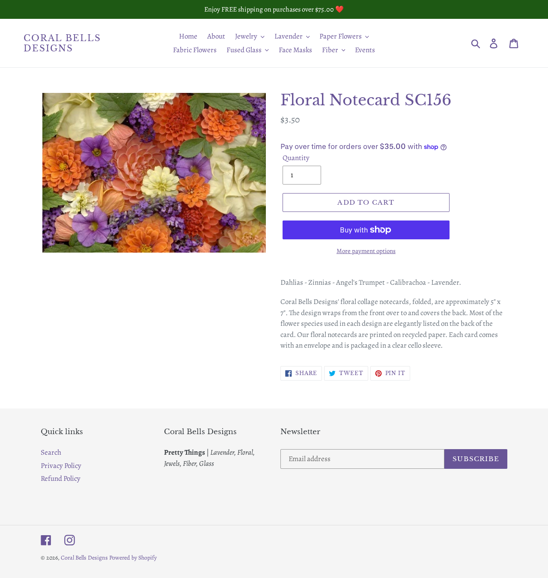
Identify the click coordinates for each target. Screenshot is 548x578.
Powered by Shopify (133, 558)
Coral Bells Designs (62, 43)
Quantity (296, 158)
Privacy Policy (61, 466)
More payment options (366, 251)
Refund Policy (60, 478)
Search (51, 452)
